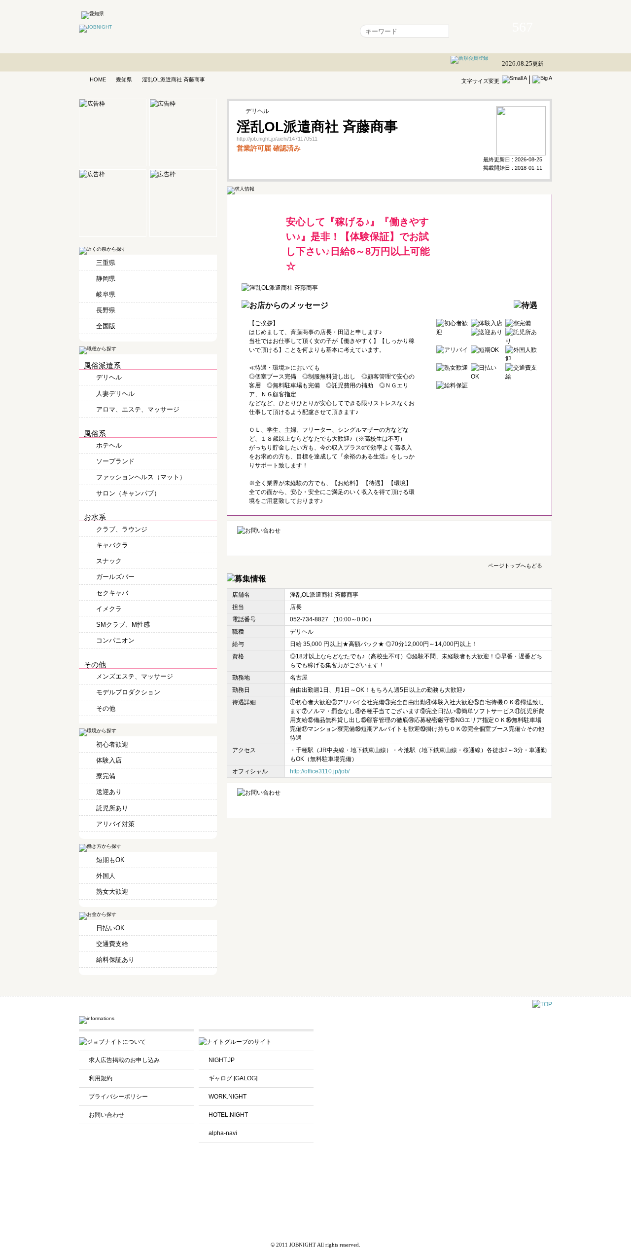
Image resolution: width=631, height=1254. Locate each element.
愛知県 (124, 79)
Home (199, 31)
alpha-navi (223, 1133)
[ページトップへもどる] (542, 1004)
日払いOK (110, 928)
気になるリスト (243, 31)
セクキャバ (112, 593)
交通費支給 (112, 944)
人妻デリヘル (115, 393)
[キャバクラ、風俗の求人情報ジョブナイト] (95, 27)
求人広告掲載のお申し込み (124, 1060)
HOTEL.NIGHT (228, 1114)
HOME (98, 79)
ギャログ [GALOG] (233, 1078)
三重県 (105, 262)
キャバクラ (112, 545)
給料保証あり (115, 959)
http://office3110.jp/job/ (320, 771)
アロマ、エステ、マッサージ (137, 409)
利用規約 (100, 1078)
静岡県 (105, 278)
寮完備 (105, 776)
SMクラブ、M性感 (123, 624)
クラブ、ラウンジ (121, 529)
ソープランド (115, 461)
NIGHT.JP (222, 1060)
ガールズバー (115, 576)
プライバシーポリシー (118, 1096)
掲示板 (286, 31)
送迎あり (109, 792)
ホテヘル (109, 445)
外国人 (105, 875)
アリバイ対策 (115, 824)
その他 (105, 708)
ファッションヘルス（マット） (141, 477)
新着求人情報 (327, 31)
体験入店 (109, 760)
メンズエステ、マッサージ (134, 676)
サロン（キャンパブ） (128, 493)
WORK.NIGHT (227, 1096)
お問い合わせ (106, 1114)
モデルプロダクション (128, 692)
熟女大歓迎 (112, 891)
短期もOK (110, 860)
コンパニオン (115, 640)
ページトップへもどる (515, 565)
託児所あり (112, 808)
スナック (109, 561)
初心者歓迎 (112, 744)
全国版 (105, 326)
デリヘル (109, 377)
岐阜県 (105, 294)
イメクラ (109, 608)
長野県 (105, 310)
